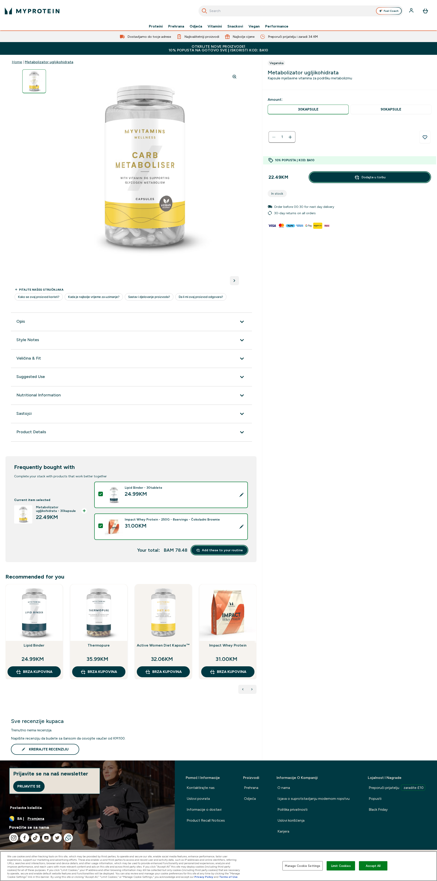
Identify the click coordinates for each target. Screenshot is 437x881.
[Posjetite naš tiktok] (35, 837)
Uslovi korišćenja (291, 820)
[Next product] (252, 689)
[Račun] (412, 11)
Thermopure (99, 645)
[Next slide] (256, 642)
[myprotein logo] (32, 11)
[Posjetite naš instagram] (13, 837)
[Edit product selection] (241, 495)
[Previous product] (242, 689)
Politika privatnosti (292, 809)
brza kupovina (37, 672)
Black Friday (378, 809)
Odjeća (196, 26)
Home (17, 62)
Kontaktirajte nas (201, 788)
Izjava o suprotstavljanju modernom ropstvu (313, 798)
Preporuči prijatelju (396, 788)
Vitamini (215, 26)
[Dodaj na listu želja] (425, 137)
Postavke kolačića (26, 808)
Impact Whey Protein (227, 645)
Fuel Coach (391, 11)
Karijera (283, 831)
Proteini (156, 26)
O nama (283, 788)
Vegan (254, 26)
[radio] (308, 109)
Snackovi (235, 26)
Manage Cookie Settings (302, 865)
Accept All (373, 865)
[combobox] (300, 10)
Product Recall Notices (206, 820)
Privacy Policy (203, 876)
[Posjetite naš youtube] (46, 837)
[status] (282, 137)
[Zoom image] (234, 76)
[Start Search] (204, 10)
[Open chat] (68, 837)
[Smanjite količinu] (274, 137)
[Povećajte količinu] (290, 137)
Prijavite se (29, 786)
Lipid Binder (34, 645)
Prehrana (176, 26)
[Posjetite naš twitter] (57, 837)
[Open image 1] (34, 81)
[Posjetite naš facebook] (24, 837)
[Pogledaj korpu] (425, 11)
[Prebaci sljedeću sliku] (234, 280)
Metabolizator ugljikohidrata (49, 62)
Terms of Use (228, 876)
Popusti (375, 798)
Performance (276, 26)
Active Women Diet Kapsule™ (163, 645)
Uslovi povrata (198, 798)
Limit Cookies (341, 865)
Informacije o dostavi (204, 809)
